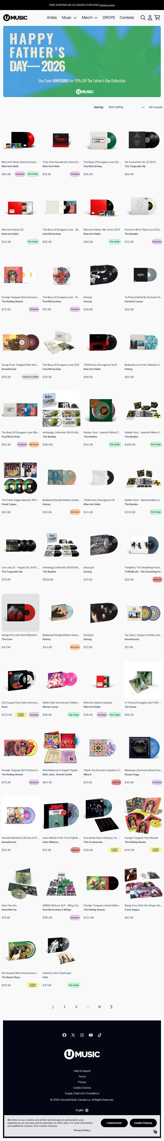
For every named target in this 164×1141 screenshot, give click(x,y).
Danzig (88, 301)
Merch (87, 17)
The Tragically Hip (135, 166)
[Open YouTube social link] (90, 1035)
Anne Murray (9, 909)
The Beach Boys (11, 977)
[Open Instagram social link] (82, 1035)
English (79, 1110)
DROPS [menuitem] (109, 17)
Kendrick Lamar (134, 301)
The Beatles (131, 233)
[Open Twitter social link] (73, 1035)
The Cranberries (93, 842)
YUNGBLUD (131, 571)
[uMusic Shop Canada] (15, 17)
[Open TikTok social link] (99, 1035)
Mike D (88, 774)
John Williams (51, 842)
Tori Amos (130, 706)
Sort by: (99, 107)
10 (99, 1007)
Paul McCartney (93, 166)
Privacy (82, 1082)
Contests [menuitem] (127, 17)
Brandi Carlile (64, 774)
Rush (4, 706)
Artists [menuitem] (52, 17)
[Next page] (111, 1007)
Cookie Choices (82, 1087)
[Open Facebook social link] (64, 1035)
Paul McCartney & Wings (57, 909)
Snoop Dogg (132, 774)
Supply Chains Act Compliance (82, 1093)
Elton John (48, 774)
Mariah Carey (50, 706)
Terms (82, 1076)
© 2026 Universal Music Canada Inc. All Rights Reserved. (82, 1099)
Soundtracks (9, 369)
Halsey (129, 369)
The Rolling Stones (12, 301)
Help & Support (82, 1070)
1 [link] (52, 1007)
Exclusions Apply (107, 5)
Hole (45, 977)
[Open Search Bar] (143, 17)
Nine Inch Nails (10, 166)
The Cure (7, 639)
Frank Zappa (9, 504)
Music (67, 17)
